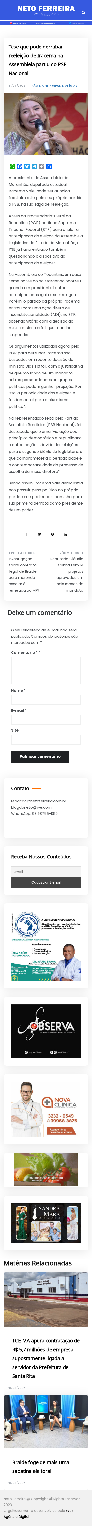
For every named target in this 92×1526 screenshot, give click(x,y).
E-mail (19, 710)
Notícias (69, 86)
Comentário (24, 652)
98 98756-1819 (45, 813)
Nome (18, 690)
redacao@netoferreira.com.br (38, 801)
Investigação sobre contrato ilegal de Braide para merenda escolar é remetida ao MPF (24, 574)
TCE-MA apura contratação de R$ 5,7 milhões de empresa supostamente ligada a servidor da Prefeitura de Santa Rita (46, 1359)
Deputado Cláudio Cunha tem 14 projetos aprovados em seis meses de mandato (66, 574)
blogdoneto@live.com (31, 807)
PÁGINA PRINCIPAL (46, 86)
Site (15, 730)
